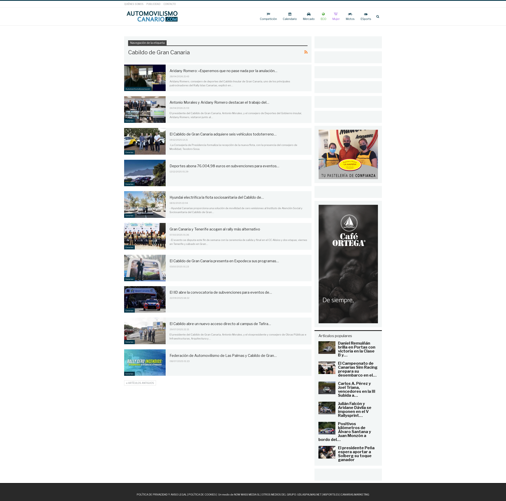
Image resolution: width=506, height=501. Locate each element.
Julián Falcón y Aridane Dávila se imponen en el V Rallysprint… (354, 409)
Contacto (169, 4)
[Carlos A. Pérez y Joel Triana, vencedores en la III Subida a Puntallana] (326, 388)
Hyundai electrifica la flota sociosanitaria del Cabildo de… (217, 197)
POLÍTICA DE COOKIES (202, 494)
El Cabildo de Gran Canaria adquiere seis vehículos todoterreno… (223, 134)
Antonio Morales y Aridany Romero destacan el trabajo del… (219, 102)
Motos (350, 19)
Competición (268, 19)
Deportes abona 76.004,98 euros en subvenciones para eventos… (224, 166)
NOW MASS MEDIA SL (247, 494)
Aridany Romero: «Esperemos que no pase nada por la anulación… (223, 71)
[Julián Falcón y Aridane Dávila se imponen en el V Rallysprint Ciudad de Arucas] (326, 408)
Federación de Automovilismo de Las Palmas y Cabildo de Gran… (223, 355)
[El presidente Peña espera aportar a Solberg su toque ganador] (326, 452)
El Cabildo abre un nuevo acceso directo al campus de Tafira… (220, 324)
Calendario (290, 19)
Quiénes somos (133, 4)
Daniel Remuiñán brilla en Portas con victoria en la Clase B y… (356, 349)
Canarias (129, 121)
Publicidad (153, 4)
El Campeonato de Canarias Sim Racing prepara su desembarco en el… (358, 369)
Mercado (309, 19)
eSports (366, 19)
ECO (323, 19)
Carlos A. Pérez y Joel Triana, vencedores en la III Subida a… (356, 389)
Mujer (336, 19)
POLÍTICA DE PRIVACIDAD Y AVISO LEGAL (162, 494)
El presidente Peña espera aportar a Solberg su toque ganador (356, 454)
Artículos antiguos (140, 383)
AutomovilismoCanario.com (138, 89)
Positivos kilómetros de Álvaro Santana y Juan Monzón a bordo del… (344, 431)
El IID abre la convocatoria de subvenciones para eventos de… (221, 292)
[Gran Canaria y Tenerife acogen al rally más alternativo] (145, 236)
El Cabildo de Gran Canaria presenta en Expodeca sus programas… (224, 261)
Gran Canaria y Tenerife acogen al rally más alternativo (215, 229)
